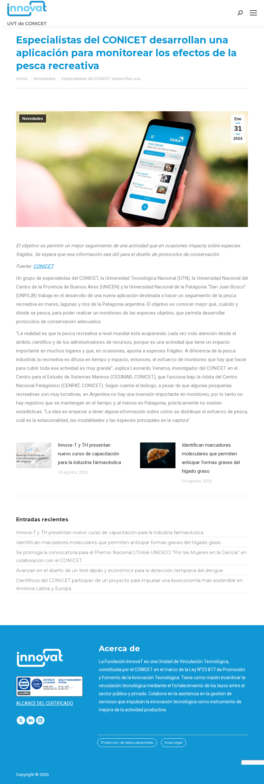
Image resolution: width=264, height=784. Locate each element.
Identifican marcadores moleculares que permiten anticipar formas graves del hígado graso (211, 458)
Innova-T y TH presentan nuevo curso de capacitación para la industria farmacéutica (89, 453)
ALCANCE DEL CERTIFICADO (44, 703)
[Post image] (34, 455)
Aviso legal (174, 742)
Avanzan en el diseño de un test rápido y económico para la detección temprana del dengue (119, 570)
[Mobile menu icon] (253, 13)
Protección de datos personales (127, 742)
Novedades (32, 118)
